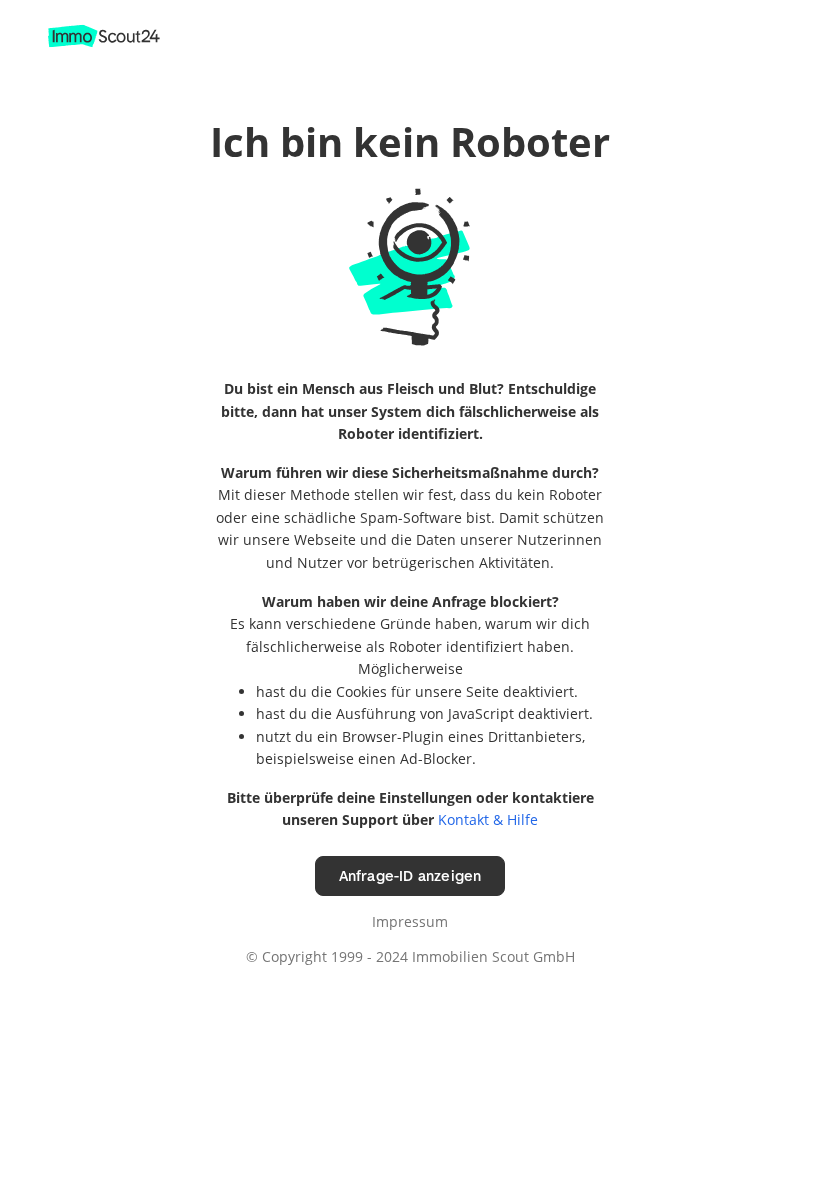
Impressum (410, 921)
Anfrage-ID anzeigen (410, 875)
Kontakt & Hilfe (488, 819)
